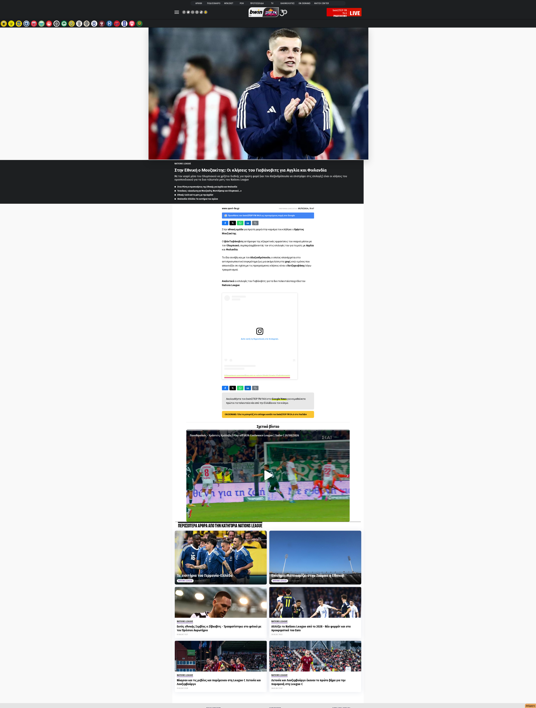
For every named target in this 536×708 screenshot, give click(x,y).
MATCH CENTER (321, 3)
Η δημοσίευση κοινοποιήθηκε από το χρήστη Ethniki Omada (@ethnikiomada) (257, 375)
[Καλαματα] (87, 24)
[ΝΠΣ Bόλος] (34, 24)
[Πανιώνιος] (117, 24)
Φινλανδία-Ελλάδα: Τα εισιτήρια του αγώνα (197, 199)
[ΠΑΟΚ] (79, 24)
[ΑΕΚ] (4, 24)
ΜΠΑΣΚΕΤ (228, 3)
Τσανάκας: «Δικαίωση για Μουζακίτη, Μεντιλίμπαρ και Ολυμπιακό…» (209, 190)
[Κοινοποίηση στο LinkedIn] (248, 223)
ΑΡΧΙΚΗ (198, 3)
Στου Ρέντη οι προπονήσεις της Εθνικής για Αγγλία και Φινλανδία (207, 186)
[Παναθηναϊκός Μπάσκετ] (139, 24)
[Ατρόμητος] (26, 24)
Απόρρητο (530, 706)
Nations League (182, 163)
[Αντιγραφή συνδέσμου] (255, 223)
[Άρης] (11, 24)
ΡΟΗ (242, 3)
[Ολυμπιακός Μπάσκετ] (132, 24)
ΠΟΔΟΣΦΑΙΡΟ (213, 3)
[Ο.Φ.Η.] (56, 24)
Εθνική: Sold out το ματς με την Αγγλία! (195, 195)
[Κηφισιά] (94, 24)
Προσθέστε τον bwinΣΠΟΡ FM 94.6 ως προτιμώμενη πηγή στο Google (261, 215)
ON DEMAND (304, 3)
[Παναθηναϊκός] (64, 24)
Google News (279, 398)
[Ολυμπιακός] (49, 24)
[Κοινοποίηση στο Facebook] (225, 223)
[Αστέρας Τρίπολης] (19, 24)
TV (272, 3)
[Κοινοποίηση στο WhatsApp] (240, 223)
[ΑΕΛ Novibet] (102, 24)
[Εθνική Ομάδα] (124, 24)
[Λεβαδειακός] (41, 24)
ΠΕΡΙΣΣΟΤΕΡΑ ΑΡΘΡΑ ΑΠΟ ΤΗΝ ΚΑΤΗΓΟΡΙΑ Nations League (220, 526)
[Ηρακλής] (109, 24)
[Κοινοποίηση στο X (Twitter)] (232, 223)
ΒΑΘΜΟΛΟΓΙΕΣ (288, 3)
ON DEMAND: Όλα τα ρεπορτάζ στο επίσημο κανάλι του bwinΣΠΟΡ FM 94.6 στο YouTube (266, 414)
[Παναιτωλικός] (72, 24)
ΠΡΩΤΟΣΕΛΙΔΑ (257, 3)
